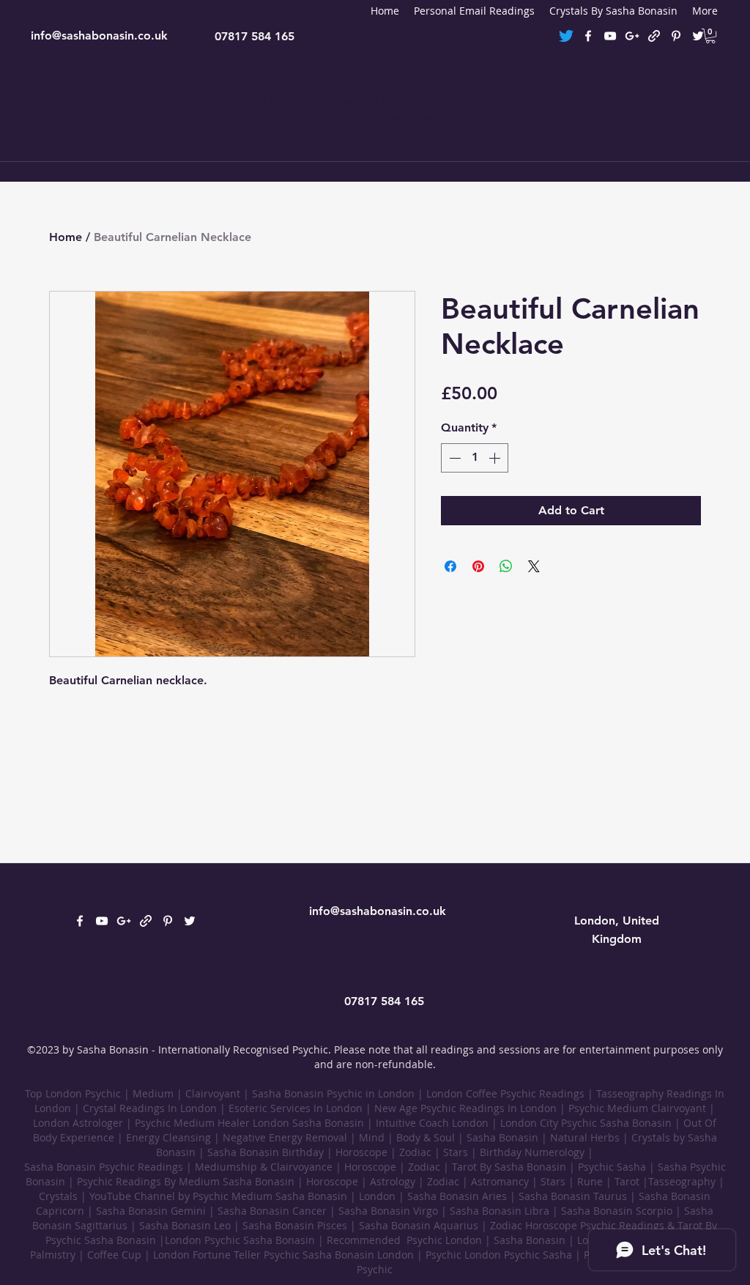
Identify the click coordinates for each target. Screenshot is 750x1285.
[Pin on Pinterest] (478, 566)
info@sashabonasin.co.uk (99, 35)
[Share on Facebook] (450, 566)
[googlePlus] (632, 36)
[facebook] (588, 36)
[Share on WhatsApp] (506, 566)
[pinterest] (676, 36)
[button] (710, 36)
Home (65, 237)
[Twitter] (566, 36)
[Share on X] (534, 566)
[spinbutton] (475, 458)
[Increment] (496, 458)
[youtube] (610, 36)
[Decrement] (453, 458)
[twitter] (698, 36)
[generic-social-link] (654, 36)
